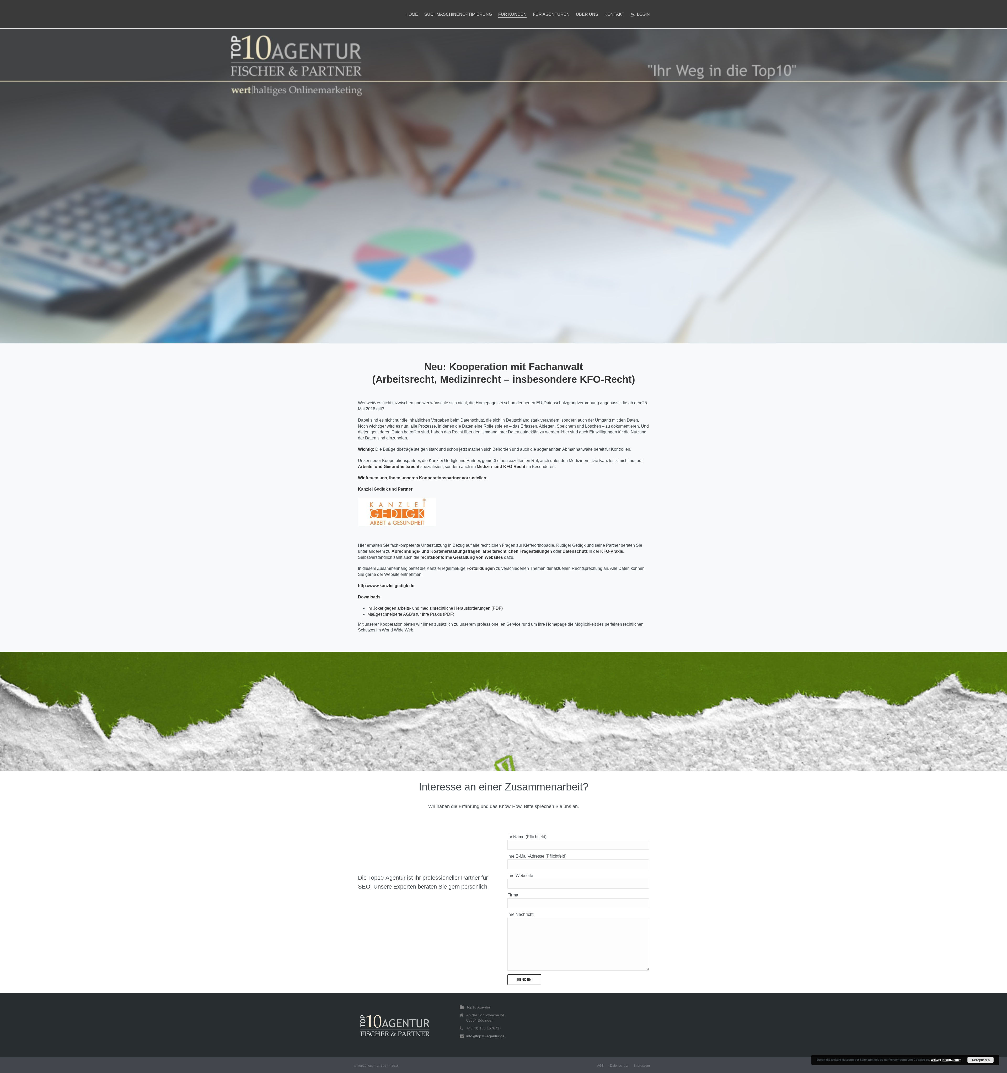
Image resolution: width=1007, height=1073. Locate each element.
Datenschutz (619, 1065)
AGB (600, 1065)
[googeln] (395, 1025)
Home (411, 14)
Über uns (587, 14)
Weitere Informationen (946, 1059)
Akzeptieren (981, 1060)
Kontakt (614, 14)
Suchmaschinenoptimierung (458, 14)
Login (643, 14)
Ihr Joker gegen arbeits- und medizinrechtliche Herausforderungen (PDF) (435, 608)
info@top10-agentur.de (485, 1036)
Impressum (642, 1065)
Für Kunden (512, 14)
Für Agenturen (551, 14)
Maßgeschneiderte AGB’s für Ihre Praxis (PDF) (410, 614)
